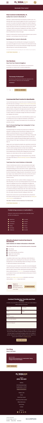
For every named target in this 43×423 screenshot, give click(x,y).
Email (23, 311)
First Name (9, 307)
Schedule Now (29, 286)
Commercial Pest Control (21, 399)
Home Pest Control (21, 397)
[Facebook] (19, 412)
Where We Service (21, 402)
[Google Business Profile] (17, 412)
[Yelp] (23, 412)
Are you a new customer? (11, 319)
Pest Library (21, 404)
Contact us (15, 279)
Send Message (21, 340)
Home (21, 395)
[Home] (21, 2)
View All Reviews (20, 90)
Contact (21, 406)
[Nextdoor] (25, 412)
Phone (8, 311)
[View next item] (12, 90)
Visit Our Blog (11, 366)
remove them (20, 271)
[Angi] (21, 412)
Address (8, 315)
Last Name (24, 307)
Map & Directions (21, 389)
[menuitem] (8, 420)
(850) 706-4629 (21, 379)
